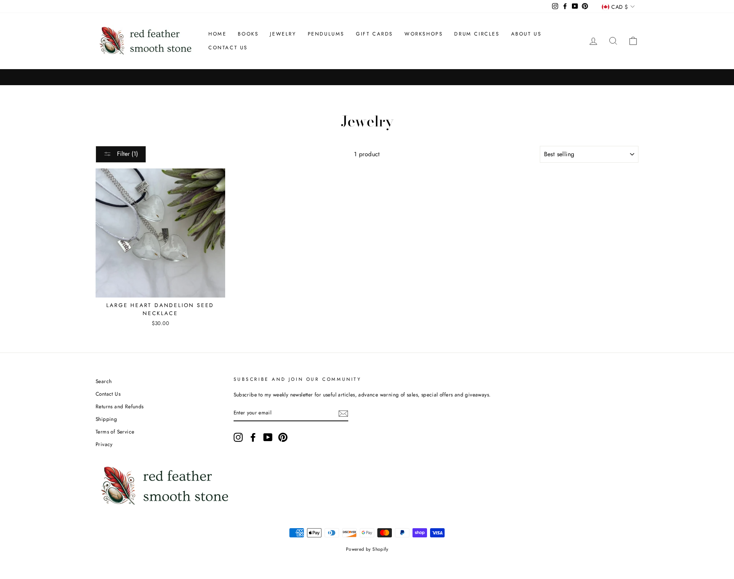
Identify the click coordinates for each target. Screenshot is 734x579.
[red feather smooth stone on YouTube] (268, 437)
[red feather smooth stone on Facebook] (253, 437)
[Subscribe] (343, 413)
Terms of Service (115, 431)
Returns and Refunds (120, 406)
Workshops (423, 33)
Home (217, 33)
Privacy (104, 444)
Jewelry (283, 33)
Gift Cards (374, 33)
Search (104, 381)
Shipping (106, 419)
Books (248, 33)
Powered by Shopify (367, 549)
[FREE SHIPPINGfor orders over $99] (367, 77)
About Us (526, 33)
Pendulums (326, 33)
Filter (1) (126, 153)
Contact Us (228, 47)
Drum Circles (476, 33)
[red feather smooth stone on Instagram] (238, 437)
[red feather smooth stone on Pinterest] (282, 437)
